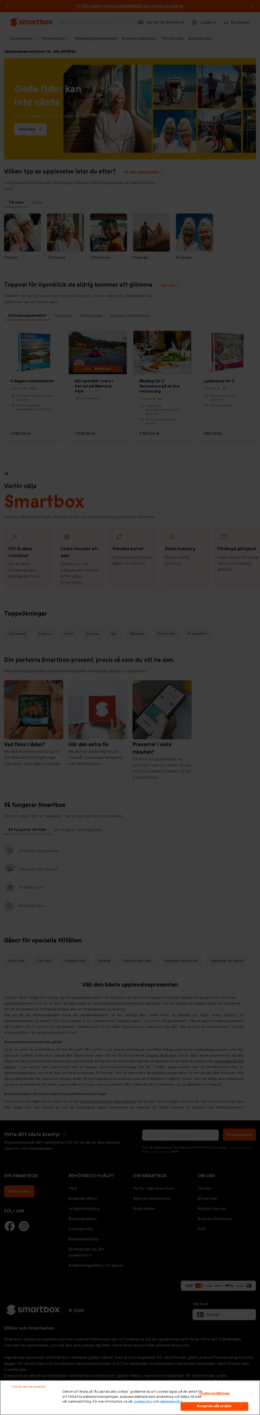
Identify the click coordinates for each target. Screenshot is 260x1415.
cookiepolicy (142, 1401)
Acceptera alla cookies (214, 1406)
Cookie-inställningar (214, 1393)
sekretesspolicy (171, 1401)
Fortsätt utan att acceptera (28, 1386)
